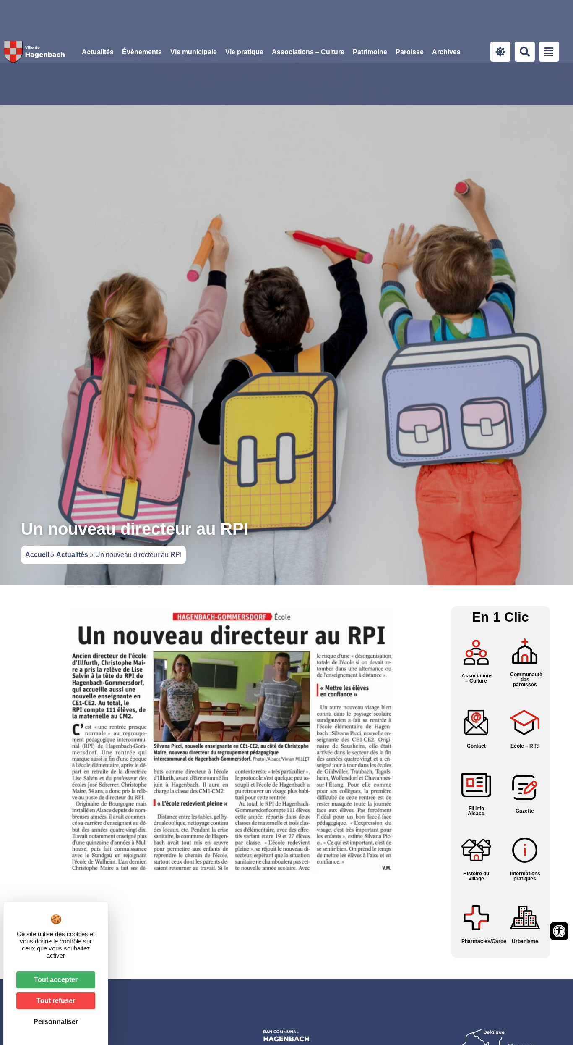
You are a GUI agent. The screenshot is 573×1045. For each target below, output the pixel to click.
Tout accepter (56, 979)
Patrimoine (370, 51)
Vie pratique (244, 51)
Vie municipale (193, 51)
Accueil (37, 554)
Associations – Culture (308, 51)
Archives (446, 51)
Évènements (142, 51)
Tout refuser (55, 1000)
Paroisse (410, 51)
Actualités (98, 51)
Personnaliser (56, 1021)
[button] (193, 52)
